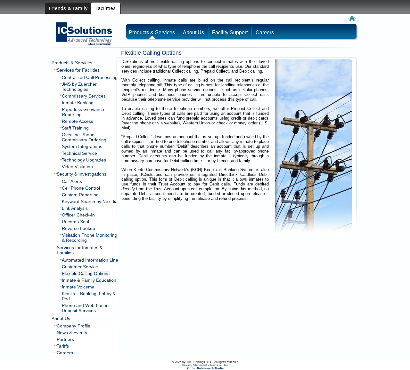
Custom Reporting (80, 194)
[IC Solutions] (85, 44)
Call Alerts (72, 181)
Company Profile (73, 325)
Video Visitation (77, 166)
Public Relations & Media (205, 368)
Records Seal (75, 221)
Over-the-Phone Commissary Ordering (84, 137)
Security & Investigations (81, 174)
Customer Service (80, 266)
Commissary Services (84, 95)
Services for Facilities (78, 70)
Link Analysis (75, 208)
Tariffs (63, 346)
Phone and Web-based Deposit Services (85, 308)
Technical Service (79, 153)
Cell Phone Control (81, 188)
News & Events (72, 332)
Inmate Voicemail (79, 286)
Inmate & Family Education (89, 280)
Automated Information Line (90, 260)
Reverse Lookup (78, 228)
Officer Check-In (78, 214)
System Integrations (82, 146)
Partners (65, 339)
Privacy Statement (194, 365)
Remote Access (77, 121)
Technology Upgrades (84, 159)
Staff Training (75, 127)
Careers (65, 352)
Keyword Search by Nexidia (90, 201)
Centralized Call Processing (90, 77)
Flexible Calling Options (86, 273)
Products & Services (72, 62)
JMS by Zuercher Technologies (79, 87)
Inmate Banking (78, 102)
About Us (61, 318)
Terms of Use (219, 365)
